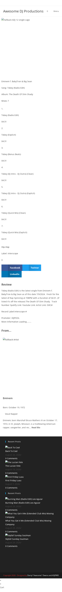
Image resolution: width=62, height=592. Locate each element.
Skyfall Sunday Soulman (16, 539)
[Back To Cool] (12, 447)
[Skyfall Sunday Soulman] (18, 535)
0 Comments (11, 458)
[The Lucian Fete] (14, 462)
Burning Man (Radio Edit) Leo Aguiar (22, 502)
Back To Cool (11, 451)
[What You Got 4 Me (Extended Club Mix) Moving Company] (31, 515)
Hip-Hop (5, 247)
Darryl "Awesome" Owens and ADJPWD (43, 575)
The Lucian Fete (12, 465)
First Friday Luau (13, 480)
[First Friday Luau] (14, 476)
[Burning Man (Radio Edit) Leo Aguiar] (24, 499)
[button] (11, 268)
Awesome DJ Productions (23, 11)
